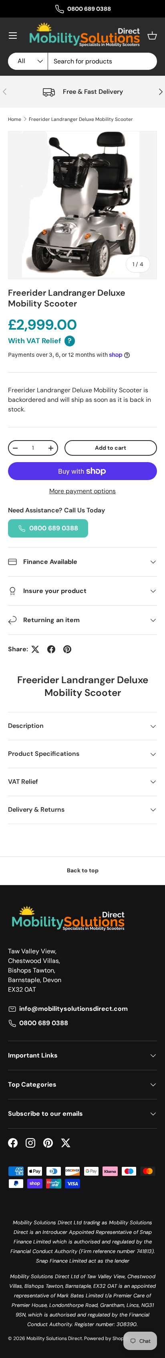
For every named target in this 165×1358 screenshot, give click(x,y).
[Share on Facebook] (51, 649)
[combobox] (82, 61)
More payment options (82, 491)
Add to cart (110, 447)
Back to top (83, 870)
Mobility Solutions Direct (54, 1338)
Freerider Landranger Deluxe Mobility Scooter (81, 119)
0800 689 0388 (89, 8)
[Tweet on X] (35, 649)
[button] (152, 35)
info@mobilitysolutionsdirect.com (73, 1008)
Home (14, 119)
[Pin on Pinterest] (67, 649)
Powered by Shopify (107, 1338)
